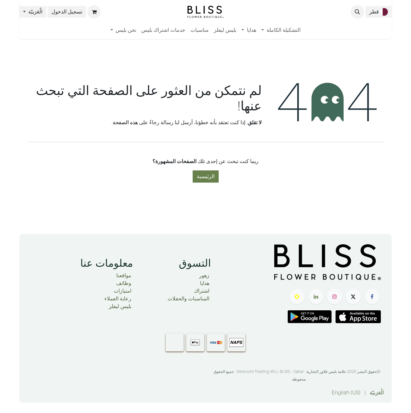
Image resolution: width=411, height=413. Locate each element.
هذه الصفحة (125, 122)
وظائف (123, 283)
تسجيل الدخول (66, 12)
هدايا (204, 283)
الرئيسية (205, 176)
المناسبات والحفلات (188, 299)
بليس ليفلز (120, 306)
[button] (357, 12)
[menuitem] (281, 30)
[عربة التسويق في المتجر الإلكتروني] (94, 12)
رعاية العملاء (117, 299)
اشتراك (201, 291)
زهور (204, 275)
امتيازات (122, 291)
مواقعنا (123, 275)
